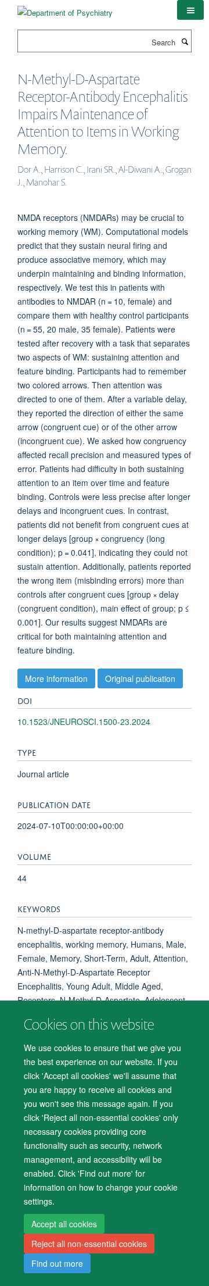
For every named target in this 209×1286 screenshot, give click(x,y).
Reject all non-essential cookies (89, 1243)
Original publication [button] (140, 678)
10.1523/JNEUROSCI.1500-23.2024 (83, 721)
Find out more (57, 1263)
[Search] (184, 41)
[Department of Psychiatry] (65, 8)
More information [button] (56, 678)
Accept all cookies (64, 1224)
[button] (190, 10)
